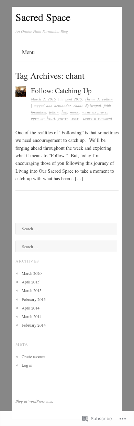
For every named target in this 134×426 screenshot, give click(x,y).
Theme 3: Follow (99, 98)
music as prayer (95, 111)
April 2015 (31, 281)
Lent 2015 (73, 98)
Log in (27, 365)
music (74, 111)
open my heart (43, 118)
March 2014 (32, 316)
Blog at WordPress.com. (34, 401)
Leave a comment (97, 118)
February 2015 (34, 299)
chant (78, 105)
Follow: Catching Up (61, 90)
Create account (33, 356)
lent (64, 111)
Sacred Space (42, 17)
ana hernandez (58, 105)
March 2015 (32, 290)
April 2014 (31, 308)
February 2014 (34, 325)
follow (54, 111)
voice (74, 118)
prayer (63, 118)
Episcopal (93, 105)
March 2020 (32, 273)
